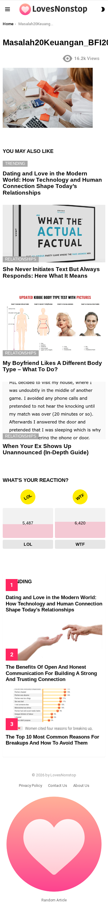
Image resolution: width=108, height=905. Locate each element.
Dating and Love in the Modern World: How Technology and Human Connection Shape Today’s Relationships (52, 183)
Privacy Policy (30, 785)
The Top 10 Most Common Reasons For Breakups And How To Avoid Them (52, 740)
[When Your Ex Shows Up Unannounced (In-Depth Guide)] (54, 410)
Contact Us (57, 785)
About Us (81, 785)
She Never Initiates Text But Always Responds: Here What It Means (51, 272)
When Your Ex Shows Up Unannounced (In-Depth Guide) (45, 449)
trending (15, 163)
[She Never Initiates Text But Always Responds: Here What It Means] (54, 233)
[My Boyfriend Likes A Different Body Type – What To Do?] (54, 322)
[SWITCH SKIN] (102, 9)
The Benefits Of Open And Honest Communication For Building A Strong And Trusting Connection (51, 673)
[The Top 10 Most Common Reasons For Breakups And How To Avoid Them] (54, 709)
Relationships (20, 259)
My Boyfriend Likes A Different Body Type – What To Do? (52, 366)
